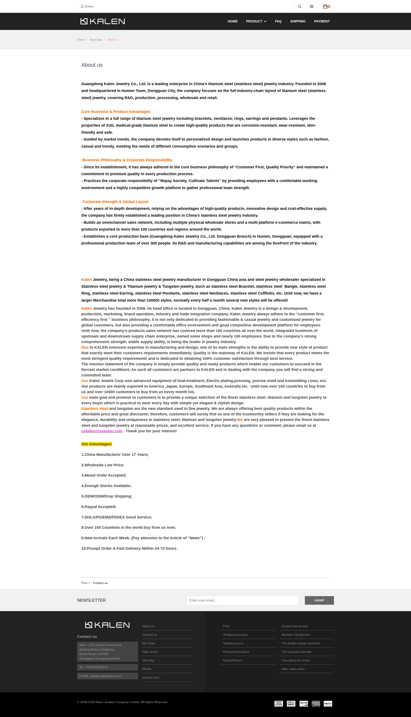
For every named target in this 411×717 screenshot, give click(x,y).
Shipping (298, 21)
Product (254, 21)
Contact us (100, 583)
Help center (150, 651)
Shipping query (233, 643)
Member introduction (296, 634)
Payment (322, 21)
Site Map (148, 660)
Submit (319, 600)
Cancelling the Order (296, 660)
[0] (325, 6)
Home (233, 21)
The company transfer (297, 651)
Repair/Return (232, 660)
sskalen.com (150, 677)
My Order (148, 643)
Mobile (89, 6)
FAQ (278, 21)
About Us (148, 626)
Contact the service (295, 626)
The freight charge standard (301, 643)
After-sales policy (293, 669)
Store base (95, 39)
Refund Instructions (236, 651)
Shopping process (235, 634)
